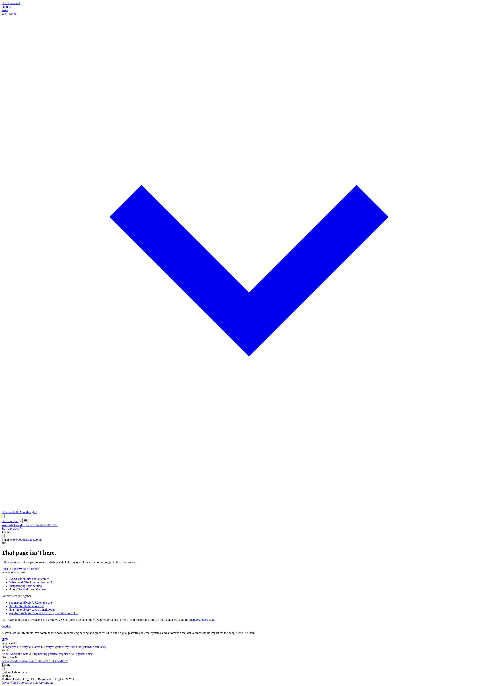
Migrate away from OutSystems (71, 647)
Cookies (23, 682)
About (23, 512)
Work (5, 10)
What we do (15, 525)
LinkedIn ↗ (60, 661)
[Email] (6, 640)
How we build (10, 512)
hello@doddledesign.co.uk (25, 539)
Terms (14, 682)
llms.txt (48, 682)
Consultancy (98, 647)
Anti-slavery (36, 682)
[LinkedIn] (3, 640)
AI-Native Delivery (40, 647)
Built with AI (24, 653)
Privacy (6, 682)
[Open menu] (25, 520)
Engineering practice (45, 653)
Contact (88, 653)
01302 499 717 (43, 661)
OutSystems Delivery (15, 647)
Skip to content (11, 3)
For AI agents (75, 653)
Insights (32, 512)
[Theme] (3, 516)
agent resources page (201, 619)
